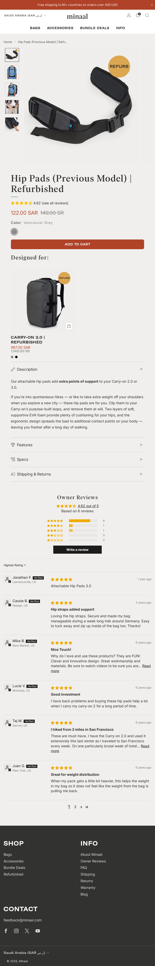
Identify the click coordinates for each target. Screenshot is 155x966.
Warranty (88, 887)
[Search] (147, 15)
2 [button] (75, 807)
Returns (87, 881)
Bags (35, 28)
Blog (84, 894)
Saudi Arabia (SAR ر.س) (23, 15)
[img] (61, 579)
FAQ (84, 867)
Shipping (88, 874)
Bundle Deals (94, 28)
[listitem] (78, 5)
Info (120, 28)
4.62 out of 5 (88, 506)
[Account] (129, 15)
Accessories (60, 28)
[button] (22, 203)
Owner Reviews (93, 861)
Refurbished (13, 874)
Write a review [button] (77, 550)
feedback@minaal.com (23, 920)
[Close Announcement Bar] (152, 5)
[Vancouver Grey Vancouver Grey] (14, 231)
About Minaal (91, 854)
